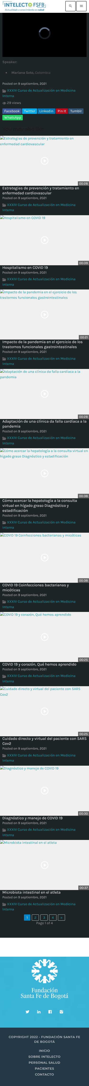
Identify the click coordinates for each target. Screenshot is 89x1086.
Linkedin (46, 111)
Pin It (62, 111)
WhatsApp (12, 117)
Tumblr (76, 111)
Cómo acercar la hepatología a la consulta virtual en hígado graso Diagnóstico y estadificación (39, 506)
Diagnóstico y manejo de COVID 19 (32, 818)
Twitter (29, 111)
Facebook (12, 111)
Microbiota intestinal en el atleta (31, 892)
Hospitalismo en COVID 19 (25, 268)
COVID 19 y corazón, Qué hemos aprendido (39, 664)
